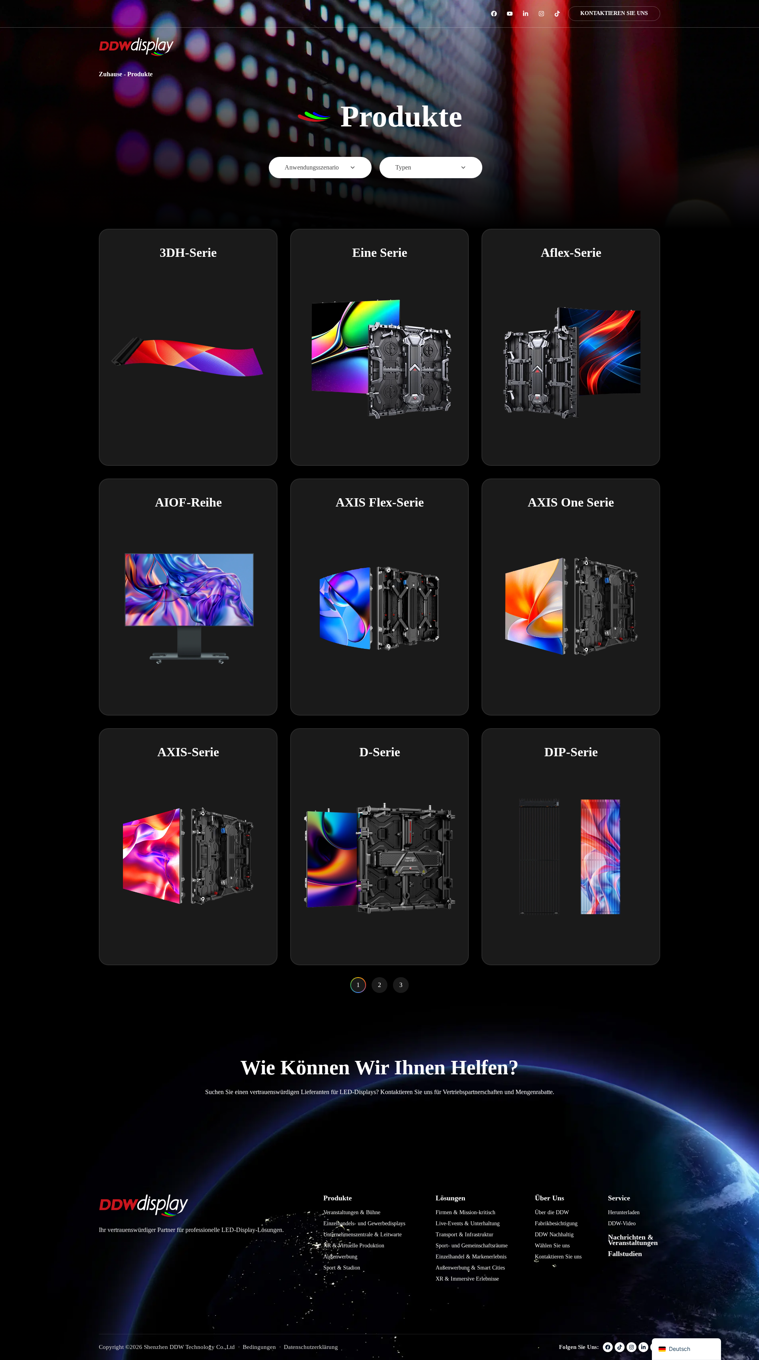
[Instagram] (541, 14)
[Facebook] (494, 14)
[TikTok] (557, 14)
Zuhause (110, 74)
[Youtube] (510, 14)
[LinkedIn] (526, 14)
